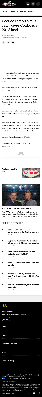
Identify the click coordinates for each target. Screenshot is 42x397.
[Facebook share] (3, 42)
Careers (10, 375)
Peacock (23, 11)
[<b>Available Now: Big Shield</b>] (31, 173)
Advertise (4, 375)
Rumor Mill (14, 11)
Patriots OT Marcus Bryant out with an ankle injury (23, 286)
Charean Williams (9, 35)
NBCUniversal (13, 381)
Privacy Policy (20, 376)
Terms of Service (28, 378)
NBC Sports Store (33, 375)
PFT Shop (31, 11)
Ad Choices (12, 376)
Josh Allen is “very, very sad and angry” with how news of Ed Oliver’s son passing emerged (23, 275)
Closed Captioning (18, 375)
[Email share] (13, 42)
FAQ (26, 375)
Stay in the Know (7, 311)
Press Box (5, 376)
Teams (5, 11)
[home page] (9, 4)
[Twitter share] (8, 42)
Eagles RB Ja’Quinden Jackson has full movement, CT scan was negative (23, 242)
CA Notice (20, 378)
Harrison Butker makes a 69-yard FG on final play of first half (23, 253)
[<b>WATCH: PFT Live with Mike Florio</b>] (21, 195)
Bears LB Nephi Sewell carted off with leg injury (23, 264)
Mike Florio (11, 235)
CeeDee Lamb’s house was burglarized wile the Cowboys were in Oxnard (23, 231)
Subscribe (6, 319)
